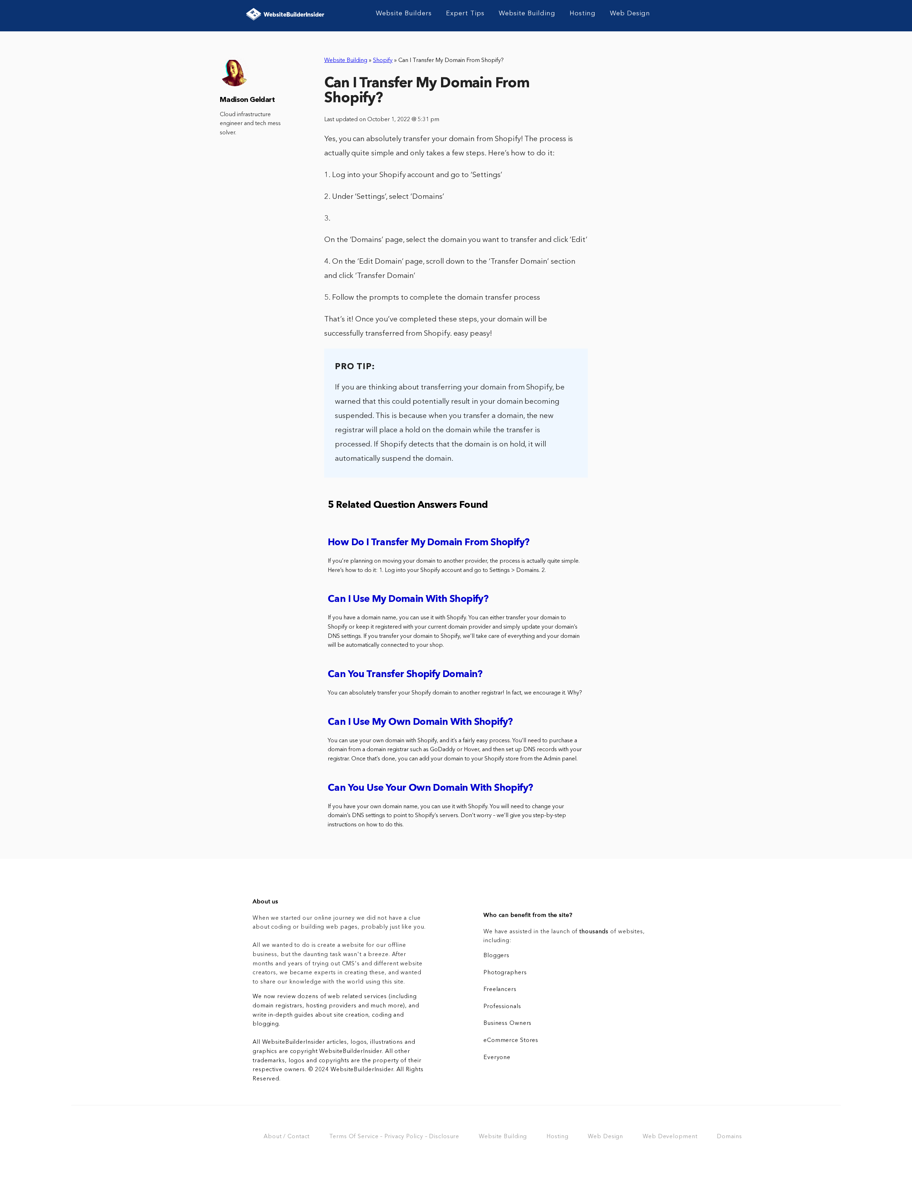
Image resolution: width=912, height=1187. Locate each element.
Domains (729, 1137)
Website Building (527, 13)
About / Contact (287, 1137)
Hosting (583, 13)
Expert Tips (465, 13)
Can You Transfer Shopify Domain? (405, 675)
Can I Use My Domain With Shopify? (408, 599)
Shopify (383, 60)
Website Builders (404, 13)
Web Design (630, 13)
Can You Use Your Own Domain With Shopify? (430, 788)
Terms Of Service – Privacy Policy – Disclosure (394, 1137)
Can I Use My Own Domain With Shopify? (420, 722)
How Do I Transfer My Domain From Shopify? (428, 543)
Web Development (670, 1137)
